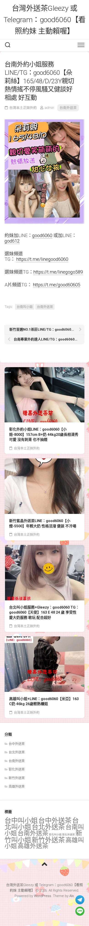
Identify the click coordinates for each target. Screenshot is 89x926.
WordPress (42, 896)
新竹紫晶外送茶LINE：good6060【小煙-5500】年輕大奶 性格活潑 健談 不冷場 (42, 523)
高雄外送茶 (17, 786)
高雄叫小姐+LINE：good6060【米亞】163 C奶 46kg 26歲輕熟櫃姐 (44, 701)
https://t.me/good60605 (56, 285)
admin (49, 108)
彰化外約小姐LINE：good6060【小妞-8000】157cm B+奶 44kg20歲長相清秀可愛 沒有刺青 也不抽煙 (43, 434)
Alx (71, 896)
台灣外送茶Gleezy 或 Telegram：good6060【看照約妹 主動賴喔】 (44, 19)
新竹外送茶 (17, 778)
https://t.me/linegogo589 (58, 272)
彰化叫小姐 (55, 834)
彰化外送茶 (17, 769)
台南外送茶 (68, 108)
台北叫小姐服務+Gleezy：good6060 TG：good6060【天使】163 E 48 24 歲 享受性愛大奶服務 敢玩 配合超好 (44, 612)
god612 (12, 241)
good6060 (42, 235)
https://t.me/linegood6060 (42, 259)
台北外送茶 (17, 752)
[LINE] (79, 911)
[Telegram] (79, 899)
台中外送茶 (17, 744)
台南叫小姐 (25, 307)
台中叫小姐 (21, 820)
